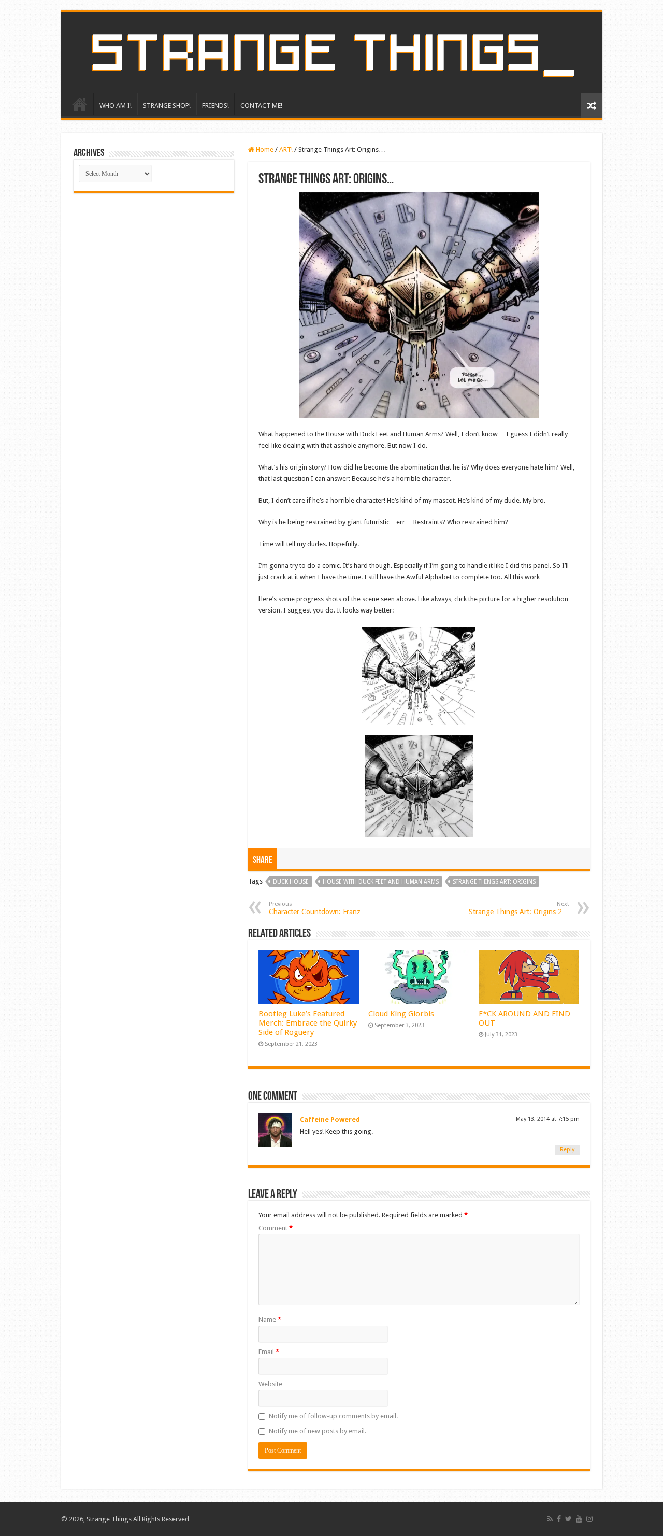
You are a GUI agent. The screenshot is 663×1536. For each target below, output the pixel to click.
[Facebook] (559, 1519)
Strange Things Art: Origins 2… (519, 908)
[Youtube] (579, 1519)
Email (268, 1352)
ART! (286, 149)
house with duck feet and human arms (381, 881)
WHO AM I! (115, 105)
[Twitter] (568, 1519)
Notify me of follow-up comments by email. (333, 1416)
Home (263, 149)
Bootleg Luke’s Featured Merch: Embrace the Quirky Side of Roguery (307, 1023)
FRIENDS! (215, 105)
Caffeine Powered (330, 1119)
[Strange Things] (331, 52)
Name (269, 1320)
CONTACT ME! (261, 105)
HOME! (79, 104)
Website (270, 1384)
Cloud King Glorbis (401, 1013)
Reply (567, 1149)
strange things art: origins (494, 881)
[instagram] (589, 1519)
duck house (291, 881)
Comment (275, 1228)
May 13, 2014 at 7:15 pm (548, 1119)
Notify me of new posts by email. (317, 1431)
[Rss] (550, 1519)
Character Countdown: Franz (315, 908)
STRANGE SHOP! (167, 105)
